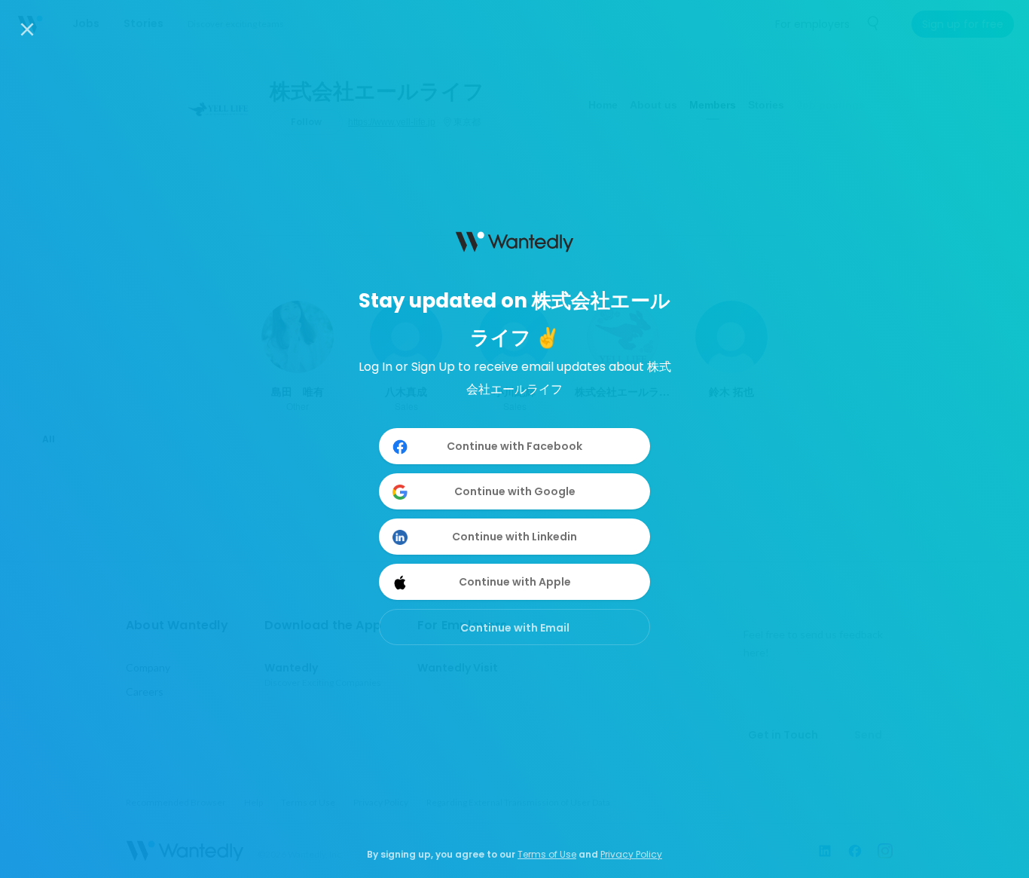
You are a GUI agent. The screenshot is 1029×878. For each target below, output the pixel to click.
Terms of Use (547, 854)
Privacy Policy (631, 854)
